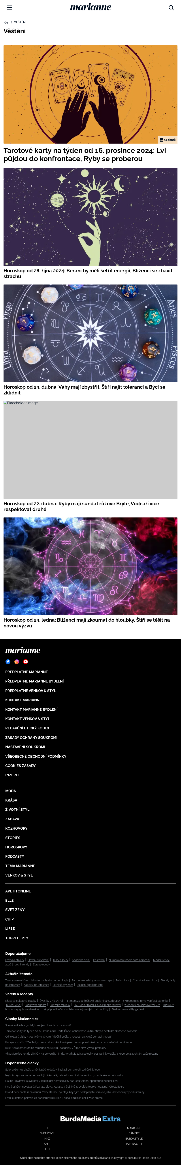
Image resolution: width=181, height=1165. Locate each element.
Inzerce (13, 775)
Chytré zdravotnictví (145, 980)
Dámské (134, 1133)
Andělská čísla (81, 960)
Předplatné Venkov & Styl (30, 691)
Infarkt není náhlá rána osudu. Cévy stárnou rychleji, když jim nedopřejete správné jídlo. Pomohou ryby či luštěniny (75, 1092)
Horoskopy (16, 847)
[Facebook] (8, 661)
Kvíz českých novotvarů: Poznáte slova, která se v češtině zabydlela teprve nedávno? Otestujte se (64, 1086)
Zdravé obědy (41, 964)
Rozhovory (16, 828)
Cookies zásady (20, 766)
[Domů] (90, 6)
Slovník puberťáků (38, 960)
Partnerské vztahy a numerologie (92, 980)
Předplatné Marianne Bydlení (34, 681)
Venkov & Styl (19, 875)
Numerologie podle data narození (129, 960)
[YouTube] (25, 661)
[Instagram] (16, 661)
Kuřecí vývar (13, 1005)
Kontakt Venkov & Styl (27, 719)
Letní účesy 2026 (63, 984)
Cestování (99, 960)
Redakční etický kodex (27, 728)
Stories (12, 838)
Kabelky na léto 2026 (36, 984)
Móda (10, 791)
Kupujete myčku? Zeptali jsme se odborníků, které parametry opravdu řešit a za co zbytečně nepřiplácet (69, 1042)
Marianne (134, 1128)
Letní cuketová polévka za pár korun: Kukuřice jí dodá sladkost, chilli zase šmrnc (54, 1098)
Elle (9, 900)
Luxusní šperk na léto (90, 984)
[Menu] (9, 7)
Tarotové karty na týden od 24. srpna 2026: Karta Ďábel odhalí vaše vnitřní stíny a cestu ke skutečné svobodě (71, 1031)
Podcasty (14, 856)
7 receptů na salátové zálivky (142, 1005)
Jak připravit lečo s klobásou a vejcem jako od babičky (75, 1009)
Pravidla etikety (14, 960)
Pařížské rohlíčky (60, 1005)
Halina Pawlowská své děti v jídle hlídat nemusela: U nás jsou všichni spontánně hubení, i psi (61, 1080)
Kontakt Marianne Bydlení (31, 709)
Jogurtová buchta (35, 1005)
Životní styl (17, 809)
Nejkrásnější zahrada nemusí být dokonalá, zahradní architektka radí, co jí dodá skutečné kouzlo (64, 1075)
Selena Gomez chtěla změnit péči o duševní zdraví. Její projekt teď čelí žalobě (52, 1069)
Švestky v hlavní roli (52, 1000)
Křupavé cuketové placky (20, 1000)
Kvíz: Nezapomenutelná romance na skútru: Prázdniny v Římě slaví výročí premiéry (55, 1048)
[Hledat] (171, 6)
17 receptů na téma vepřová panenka (145, 1000)
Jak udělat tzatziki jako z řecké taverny (97, 1005)
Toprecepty (16, 938)
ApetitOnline (18, 891)
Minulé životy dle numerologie (49, 980)
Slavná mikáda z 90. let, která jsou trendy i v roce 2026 (38, 1025)
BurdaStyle (134, 1138)
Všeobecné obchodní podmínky (35, 756)
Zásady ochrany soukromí (31, 738)
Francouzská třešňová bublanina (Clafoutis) (93, 1000)
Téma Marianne (20, 866)
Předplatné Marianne (26, 672)
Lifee (10, 929)
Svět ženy (15, 910)
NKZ (47, 1138)
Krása (11, 800)
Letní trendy (22, 964)
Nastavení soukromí (25, 747)
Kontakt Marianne (23, 700)
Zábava (12, 819)
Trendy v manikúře (16, 980)
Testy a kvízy (60, 960)
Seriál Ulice (122, 980)
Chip (9, 919)
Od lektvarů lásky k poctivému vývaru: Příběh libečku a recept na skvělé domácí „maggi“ (58, 1036)
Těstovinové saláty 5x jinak (128, 1009)
